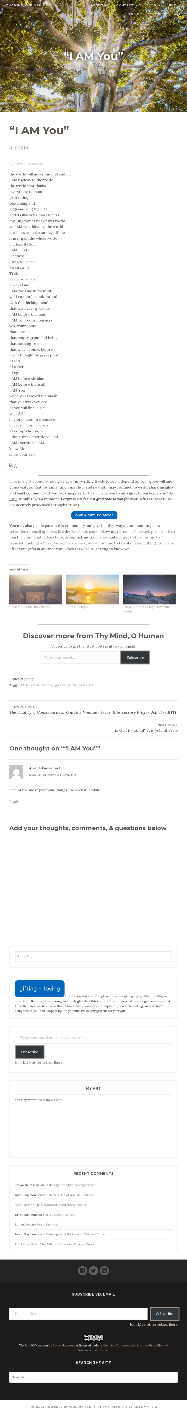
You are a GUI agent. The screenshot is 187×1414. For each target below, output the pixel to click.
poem (72, 685)
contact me (103, 543)
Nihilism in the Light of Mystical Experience (64, 1185)
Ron (17, 1224)
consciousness (41, 685)
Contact (125, 5)
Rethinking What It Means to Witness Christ (74, 1234)
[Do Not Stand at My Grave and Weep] (149, 590)
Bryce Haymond (29, 164)
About (97, 5)
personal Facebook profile (140, 531)
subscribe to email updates (32, 531)
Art (177, 14)
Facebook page (84, 531)
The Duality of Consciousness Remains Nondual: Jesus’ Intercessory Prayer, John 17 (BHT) (92, 710)
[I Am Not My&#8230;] (92, 590)
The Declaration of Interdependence (68, 1195)
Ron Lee (20, 1244)
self (90, 685)
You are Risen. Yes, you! (59, 1215)
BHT (172, 5)
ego (56, 685)
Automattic (145, 1407)
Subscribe (135, 657)
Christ (25, 685)
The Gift (158, 14)
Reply (14, 801)
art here (56, 1100)
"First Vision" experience (64, 543)
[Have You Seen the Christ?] (35, 590)
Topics (135, 14)
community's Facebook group (49, 537)
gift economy (36, 481)
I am (63, 685)
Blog (151, 5)
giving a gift (132, 996)
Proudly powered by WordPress (60, 1407)
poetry (29, 679)
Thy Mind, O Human (24, 5)
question (100, 537)
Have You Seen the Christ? (29, 607)
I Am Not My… (77, 607)
